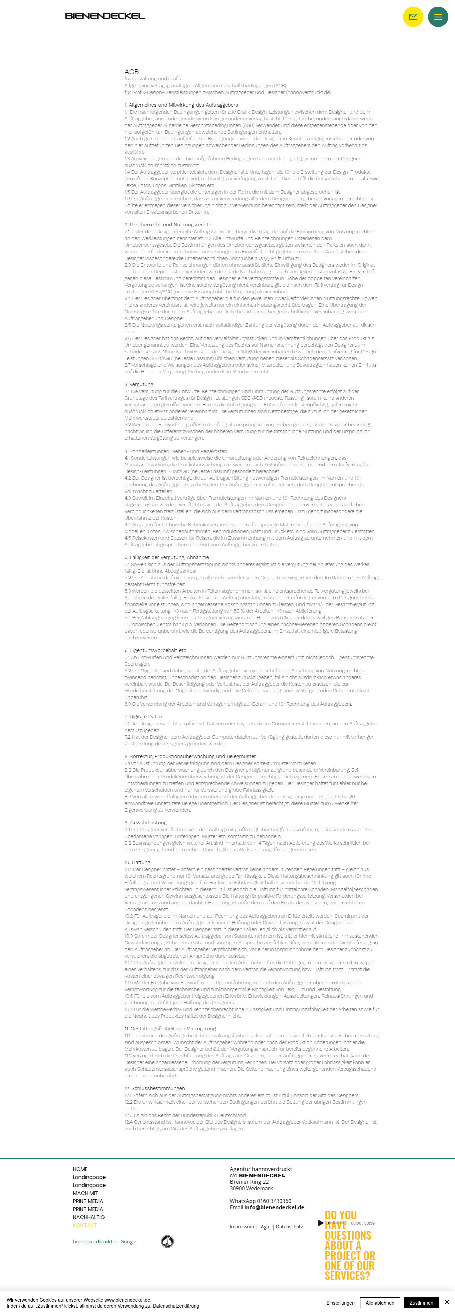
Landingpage (89, 1177)
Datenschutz (289, 1226)
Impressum (242, 1226)
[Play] (321, 1223)
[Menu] (438, 17)
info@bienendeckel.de (274, 1207)
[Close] (447, 1303)
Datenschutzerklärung (176, 1305)
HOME (80, 1169)
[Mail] (413, 17)
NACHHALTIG (89, 1217)
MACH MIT (85, 1193)
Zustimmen (421, 1302)
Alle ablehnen (380, 1302)
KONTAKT (85, 1225)
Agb (265, 1226)
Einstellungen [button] (340, 1302)
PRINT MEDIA (88, 1201)
